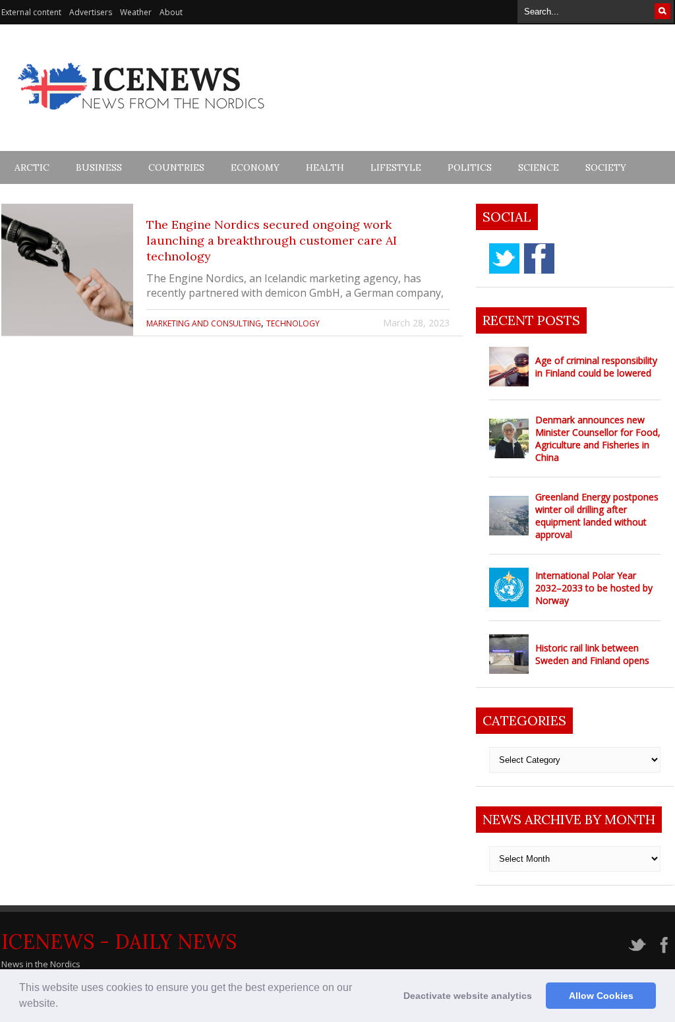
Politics (470, 167)
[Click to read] (67, 270)
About (171, 12)
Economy (255, 167)
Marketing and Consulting (203, 323)
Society (605, 167)
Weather (136, 12)
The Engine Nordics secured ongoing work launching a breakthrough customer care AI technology (271, 240)
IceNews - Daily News (119, 941)
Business (99, 167)
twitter (504, 258)
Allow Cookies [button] (601, 995)
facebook (539, 258)
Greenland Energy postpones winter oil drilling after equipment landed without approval (597, 516)
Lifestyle (395, 167)
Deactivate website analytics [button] (467, 995)
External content (31, 12)
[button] (63, 1005)
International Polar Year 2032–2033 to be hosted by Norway (594, 588)
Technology (293, 323)
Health (325, 167)
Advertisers (90, 12)
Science (538, 167)
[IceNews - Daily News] (142, 117)
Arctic (32, 167)
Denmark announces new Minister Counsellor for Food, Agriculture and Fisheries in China (597, 438)
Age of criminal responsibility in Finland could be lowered (596, 366)
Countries (176, 167)
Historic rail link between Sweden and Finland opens (592, 654)
